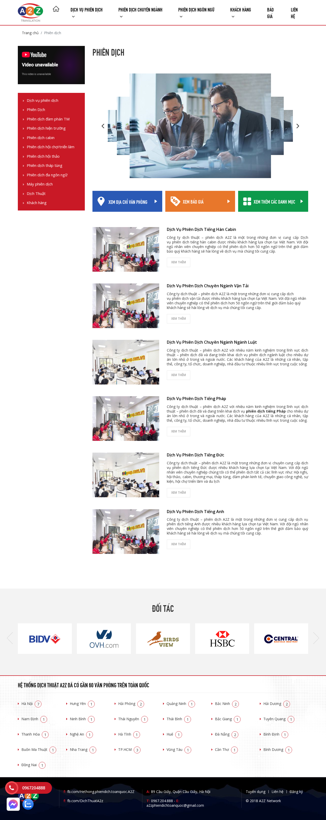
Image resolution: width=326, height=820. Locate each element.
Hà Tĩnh (128, 734)
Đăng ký (296, 791)
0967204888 (33, 788)
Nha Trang (82, 749)
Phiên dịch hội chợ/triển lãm (50, 147)
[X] (56, 9)
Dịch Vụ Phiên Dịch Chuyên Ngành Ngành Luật (212, 342)
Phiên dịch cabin (41, 137)
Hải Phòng (130, 703)
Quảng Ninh (180, 703)
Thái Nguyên (132, 718)
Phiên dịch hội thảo (43, 156)
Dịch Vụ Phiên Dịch (87, 9)
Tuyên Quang (277, 718)
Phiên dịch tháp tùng (44, 165)
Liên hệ (294, 12)
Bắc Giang (226, 718)
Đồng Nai (32, 764)
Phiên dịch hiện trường (46, 128)
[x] (11, 787)
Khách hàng (37, 203)
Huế (173, 734)
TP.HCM (128, 749)
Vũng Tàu (178, 749)
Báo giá (270, 12)
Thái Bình (178, 718)
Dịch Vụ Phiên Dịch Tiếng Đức (195, 455)
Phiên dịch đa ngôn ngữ (47, 174)
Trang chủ (30, 32)
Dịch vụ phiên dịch (42, 100)
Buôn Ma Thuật (37, 749)
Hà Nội (30, 703)
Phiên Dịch (36, 109)
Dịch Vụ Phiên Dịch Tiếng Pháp (196, 398)
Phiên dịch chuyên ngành (140, 9)
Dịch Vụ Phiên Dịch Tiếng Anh (195, 511)
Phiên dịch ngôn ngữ (196, 9)
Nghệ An (80, 734)
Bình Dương (276, 749)
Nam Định (33, 718)
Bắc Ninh (226, 703)
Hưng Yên (81, 703)
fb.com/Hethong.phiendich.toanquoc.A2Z (98, 791)
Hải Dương (275, 703)
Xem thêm (178, 262)
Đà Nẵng (225, 734)
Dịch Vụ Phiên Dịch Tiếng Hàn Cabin (201, 229)
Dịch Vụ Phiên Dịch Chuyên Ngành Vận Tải (208, 286)
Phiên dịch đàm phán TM (48, 119)
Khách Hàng (240, 9)
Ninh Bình (81, 718)
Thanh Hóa (33, 734)
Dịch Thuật (36, 193)
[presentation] (10, 638)
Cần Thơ (225, 749)
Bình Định (274, 734)
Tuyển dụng (255, 791)
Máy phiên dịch (40, 184)
